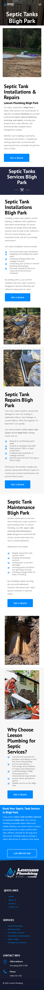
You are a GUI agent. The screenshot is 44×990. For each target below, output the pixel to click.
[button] (40, 4)
